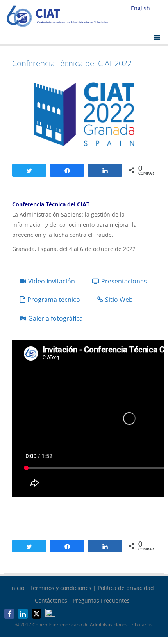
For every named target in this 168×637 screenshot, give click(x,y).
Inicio (17, 588)
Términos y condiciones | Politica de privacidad (92, 588)
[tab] (47, 282)
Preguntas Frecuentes (101, 600)
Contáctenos (51, 600)
